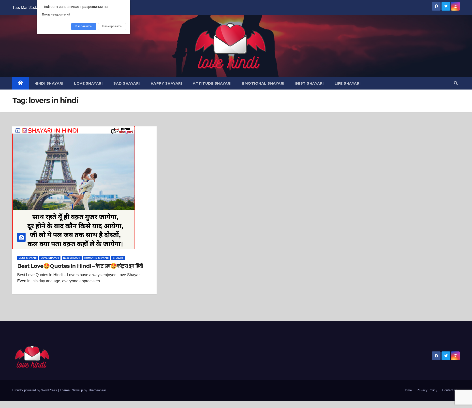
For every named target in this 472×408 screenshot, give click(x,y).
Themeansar (97, 390)
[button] (456, 83)
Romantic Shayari (96, 258)
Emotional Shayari (263, 83)
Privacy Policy (427, 390)
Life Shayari (348, 83)
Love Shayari (88, 83)
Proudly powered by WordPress (35, 390)
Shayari (118, 258)
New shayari (71, 258)
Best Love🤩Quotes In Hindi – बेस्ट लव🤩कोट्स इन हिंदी (80, 266)
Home (407, 390)
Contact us (450, 390)
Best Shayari (309, 83)
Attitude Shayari (212, 83)
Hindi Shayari (48, 83)
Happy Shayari (166, 83)
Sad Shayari (126, 83)
